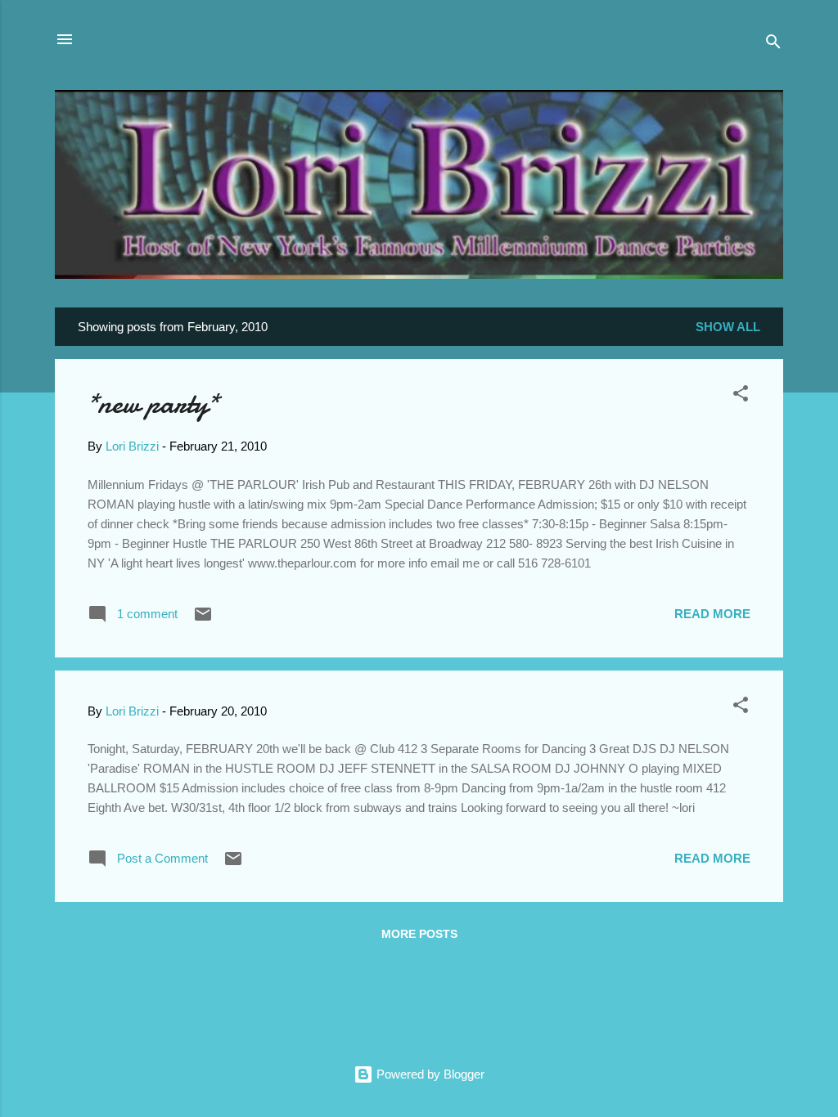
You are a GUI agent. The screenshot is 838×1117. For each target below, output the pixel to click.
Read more (712, 614)
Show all (728, 327)
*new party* (153, 404)
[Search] (773, 45)
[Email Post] (203, 619)
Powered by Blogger (428, 1074)
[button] (740, 396)
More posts (419, 933)
